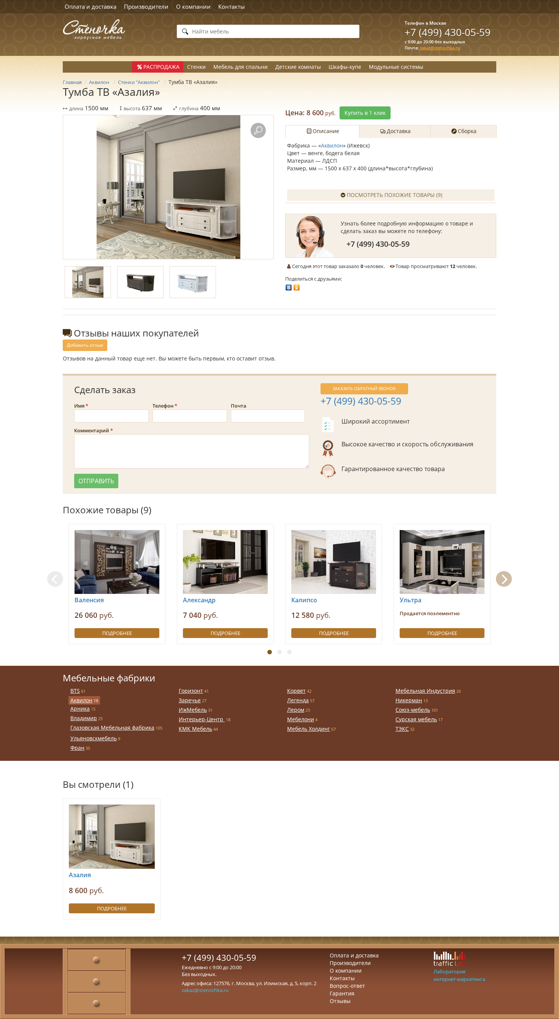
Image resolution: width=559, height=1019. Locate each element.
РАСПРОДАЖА (161, 66)
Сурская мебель (416, 719)
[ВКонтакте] (289, 286)
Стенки (196, 66)
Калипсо (304, 600)
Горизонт (191, 690)
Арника (80, 708)
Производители (146, 6)
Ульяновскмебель (93, 738)
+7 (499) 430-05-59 (448, 32)
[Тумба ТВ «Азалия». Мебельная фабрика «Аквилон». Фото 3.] (193, 282)
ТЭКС (402, 728)
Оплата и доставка (90, 6)
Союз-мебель (412, 709)
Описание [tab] (326, 131)
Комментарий (91, 430)
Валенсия (89, 600)
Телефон (162, 405)
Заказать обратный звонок (364, 388)
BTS (75, 690)
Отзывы (340, 1001)
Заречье (190, 700)
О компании (193, 6)
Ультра (410, 600)
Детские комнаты (298, 66)
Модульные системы (396, 66)
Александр (199, 600)
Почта (238, 405)
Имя (79, 405)
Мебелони (300, 719)
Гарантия (342, 993)
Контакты (231, 6)
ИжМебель (193, 709)
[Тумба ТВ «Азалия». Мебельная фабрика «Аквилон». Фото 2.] (140, 282)
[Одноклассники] (297, 286)
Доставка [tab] (399, 131)
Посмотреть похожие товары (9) (394, 194)
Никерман (408, 700)
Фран (77, 747)
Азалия (80, 875)
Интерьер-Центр (202, 719)
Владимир (83, 718)
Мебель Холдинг (308, 728)
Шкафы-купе (345, 66)
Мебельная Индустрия (425, 690)
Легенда (298, 700)
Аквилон (332, 145)
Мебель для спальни (240, 66)
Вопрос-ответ (347, 985)
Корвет (296, 690)
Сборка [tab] (467, 131)
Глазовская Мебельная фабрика (112, 727)
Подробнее (117, 633)
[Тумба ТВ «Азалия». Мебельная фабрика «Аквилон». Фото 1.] (168, 187)
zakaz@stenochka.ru (440, 48)
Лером (295, 709)
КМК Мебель (195, 728)
